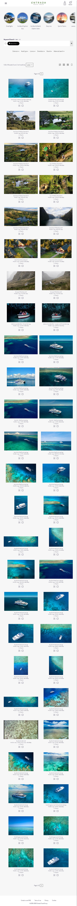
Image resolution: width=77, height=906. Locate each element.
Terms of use (38, 900)
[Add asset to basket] (22, 106)
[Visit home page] (38, 3)
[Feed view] (71, 65)
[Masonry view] (59, 65)
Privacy (46, 900)
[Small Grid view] (67, 65)
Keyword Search (12, 39)
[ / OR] (18, 39)
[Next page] (41, 74)
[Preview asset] (21, 88)
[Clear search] (71, 43)
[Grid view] (63, 65)
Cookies (54, 900)
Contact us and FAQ (26, 900)
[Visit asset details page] (19, 106)
